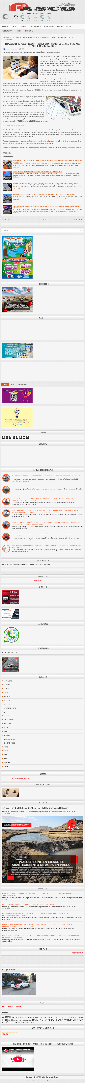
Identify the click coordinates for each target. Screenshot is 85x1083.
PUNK (5, 755)
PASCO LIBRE (41, 1077)
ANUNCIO (7, 685)
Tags (12, 384)
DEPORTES (60, 26)
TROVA (6, 766)
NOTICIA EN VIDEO (49, 26)
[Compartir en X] (8, 153)
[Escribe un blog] (6, 153)
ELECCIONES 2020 (9, 700)
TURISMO (15, 26)
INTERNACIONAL (29, 31)
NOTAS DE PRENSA (9, 739)
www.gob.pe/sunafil (42, 141)
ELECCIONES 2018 (9, 704)
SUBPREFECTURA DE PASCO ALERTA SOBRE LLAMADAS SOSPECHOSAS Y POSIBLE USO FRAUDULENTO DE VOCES (45, 183)
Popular (5, 384)
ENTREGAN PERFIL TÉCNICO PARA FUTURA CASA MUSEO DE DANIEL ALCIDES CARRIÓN (37, 172)
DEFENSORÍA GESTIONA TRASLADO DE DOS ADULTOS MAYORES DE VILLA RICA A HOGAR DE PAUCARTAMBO (44, 194)
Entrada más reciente (8, 219)
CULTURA (6, 693)
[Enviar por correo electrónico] (4, 153)
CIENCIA (6, 689)
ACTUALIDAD (5, 26)
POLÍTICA (68, 26)
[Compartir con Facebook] (10, 153)
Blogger (56, 1077)
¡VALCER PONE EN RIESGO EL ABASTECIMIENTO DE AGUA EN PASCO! (37, 487)
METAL (6, 728)
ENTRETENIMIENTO (10, 708)
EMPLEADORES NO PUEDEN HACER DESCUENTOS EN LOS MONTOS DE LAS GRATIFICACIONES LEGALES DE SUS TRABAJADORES (42, 44)
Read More (16, 167)
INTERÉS (24, 26)
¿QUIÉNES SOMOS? (8, 31)
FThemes (56, 1080)
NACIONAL (7, 735)
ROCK (5, 759)
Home (5, 37)
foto (5, 712)
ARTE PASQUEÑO (36, 26)
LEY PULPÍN (7, 724)
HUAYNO (6, 716)
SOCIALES (7, 762)
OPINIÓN (19, 31)
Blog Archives (22, 384)
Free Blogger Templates (40, 1080)
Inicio (44, 219)
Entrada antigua (78, 219)
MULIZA (6, 731)
